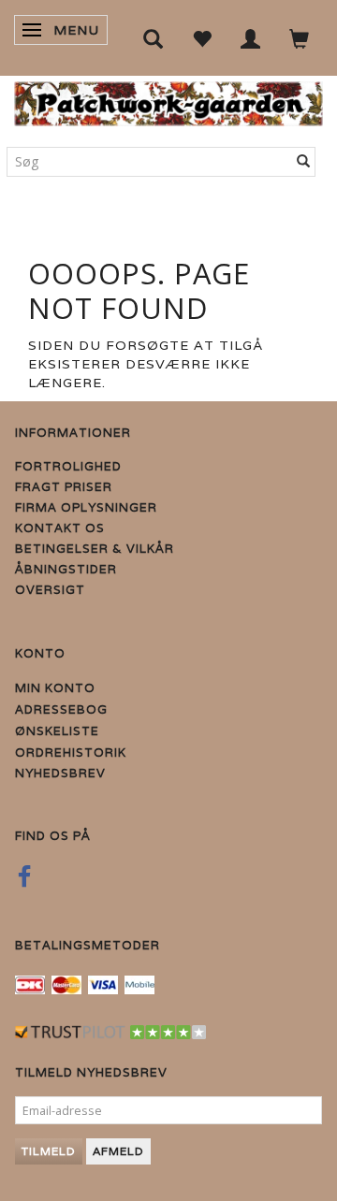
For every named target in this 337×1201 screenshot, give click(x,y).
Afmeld (118, 1151)
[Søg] (304, 161)
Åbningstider (66, 569)
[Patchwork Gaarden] (168, 100)
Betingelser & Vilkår (94, 549)
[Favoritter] (202, 38)
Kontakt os (60, 528)
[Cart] (300, 38)
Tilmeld (49, 1151)
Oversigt (50, 590)
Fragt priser (63, 487)
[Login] (251, 38)
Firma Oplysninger (86, 507)
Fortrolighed (68, 466)
